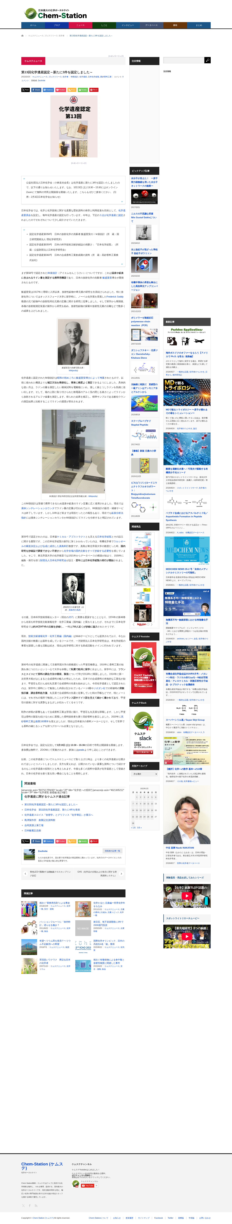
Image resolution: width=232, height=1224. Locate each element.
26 (152, 817)
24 (144, 817)
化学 (122, 947)
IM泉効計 (74, 77)
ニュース (80, 25)
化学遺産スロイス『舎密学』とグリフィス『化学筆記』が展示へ (58, 814)
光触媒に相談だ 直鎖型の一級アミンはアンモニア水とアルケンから (144, 388)
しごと (104, 25)
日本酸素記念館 (32, 830)
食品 (46, 931)
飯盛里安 (107, 277)
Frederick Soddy (115, 296)
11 (148, 804)
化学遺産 (83, 77)
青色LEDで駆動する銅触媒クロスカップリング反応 (50, 874)
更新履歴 (129, 1218)
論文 (195, 428)
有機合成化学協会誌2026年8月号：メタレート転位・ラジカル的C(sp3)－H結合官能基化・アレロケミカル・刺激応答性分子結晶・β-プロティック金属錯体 (187, 679)
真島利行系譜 (74, 610)
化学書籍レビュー (191, 781)
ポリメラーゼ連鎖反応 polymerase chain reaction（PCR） (142, 321)
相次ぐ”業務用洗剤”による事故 (54, 903)
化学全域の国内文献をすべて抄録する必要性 (87, 550)
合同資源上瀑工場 (33, 825)
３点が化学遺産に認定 (111, 215)
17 (144, 810)
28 (133, 823)
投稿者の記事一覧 (112, 851)
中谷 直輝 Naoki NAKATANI (180, 847)
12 (152, 804)
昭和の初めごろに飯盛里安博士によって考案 (80, 377)
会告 (196, 639)
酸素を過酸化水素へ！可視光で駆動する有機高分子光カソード (187, 471)
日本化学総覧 (93, 77)
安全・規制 (49, 909)
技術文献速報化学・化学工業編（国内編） (50, 636)
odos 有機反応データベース (191, 532)
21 (133, 817)
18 (148, 810)
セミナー (189, 639)
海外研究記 (177, 375)
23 (141, 817)
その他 (180, 781)
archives (180, 639)
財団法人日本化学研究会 (53, 560)
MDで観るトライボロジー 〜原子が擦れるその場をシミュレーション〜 (187, 411)
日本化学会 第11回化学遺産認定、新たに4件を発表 (52, 809)
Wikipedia (73, 370)
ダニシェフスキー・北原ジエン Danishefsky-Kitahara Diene (144, 354)
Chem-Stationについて (98, 1218)
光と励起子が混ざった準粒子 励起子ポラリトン (144, 251)
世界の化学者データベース (188, 863)
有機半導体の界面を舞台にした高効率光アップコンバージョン (144, 286)
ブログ (57, 25)
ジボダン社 (99, 688)
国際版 (181, 1218)
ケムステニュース (40, 77)
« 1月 (133, 828)
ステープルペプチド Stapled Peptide (142, 423)
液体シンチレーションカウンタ (37, 508)
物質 (67, 947)
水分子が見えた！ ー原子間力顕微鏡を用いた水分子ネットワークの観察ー (144, 182)
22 (137, 817)
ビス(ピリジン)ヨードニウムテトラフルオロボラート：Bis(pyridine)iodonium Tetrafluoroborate (144, 490)
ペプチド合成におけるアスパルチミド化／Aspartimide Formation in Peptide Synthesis (187, 516)
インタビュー (128, 25)
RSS (36, 1205)
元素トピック (113, 912)
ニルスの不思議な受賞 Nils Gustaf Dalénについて (144, 217)
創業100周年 (42, 721)
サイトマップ (143, 1218)
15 (137, 810)
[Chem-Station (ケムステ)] (55, 13)
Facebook (158, 1218)
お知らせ (117, 1218)
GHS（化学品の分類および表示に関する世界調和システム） (97, 874)
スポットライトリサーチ (187, 488)
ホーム (33, 25)
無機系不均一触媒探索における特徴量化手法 (187, 621)
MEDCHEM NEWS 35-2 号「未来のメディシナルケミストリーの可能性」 (187, 571)
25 (148, 817)
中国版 (191, 1218)
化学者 (65, 77)
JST (71, 617)
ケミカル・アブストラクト (71, 536)
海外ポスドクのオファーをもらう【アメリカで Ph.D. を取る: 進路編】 (187, 354)
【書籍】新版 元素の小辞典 (143, 453)
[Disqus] (73, 1016)
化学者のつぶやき (197, 372)
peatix (81, 749)
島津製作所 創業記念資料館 (39, 820)
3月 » (139, 828)
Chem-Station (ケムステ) (42, 1166)
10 (144, 804)
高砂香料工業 (106, 77)
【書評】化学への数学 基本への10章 (184, 769)
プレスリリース (55, 77)
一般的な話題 (182, 372)
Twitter (170, 1218)
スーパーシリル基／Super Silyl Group (185, 720)
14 (133, 810)
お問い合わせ (205, 1218)
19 (152, 810)
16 (141, 810)
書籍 (175, 25)
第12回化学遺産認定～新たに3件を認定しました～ (51, 804)
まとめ (199, 25)
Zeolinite (41, 80)
